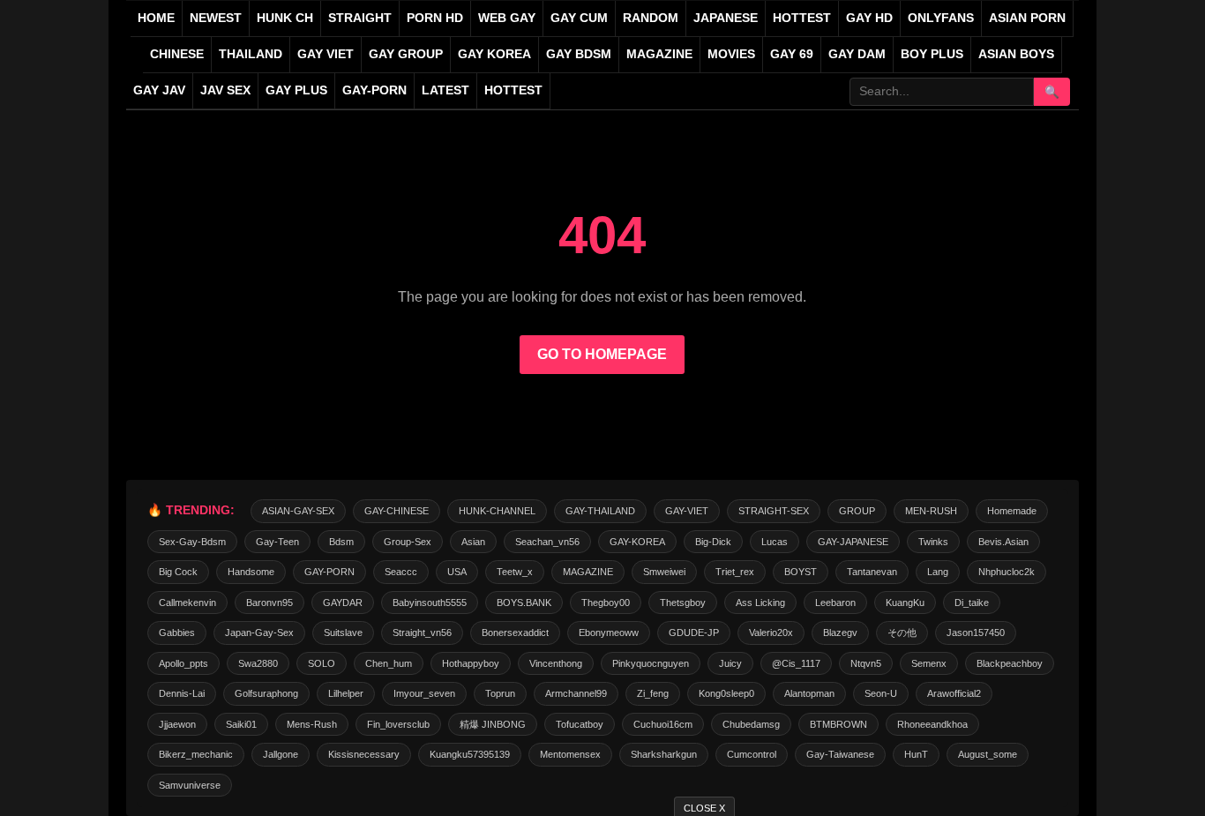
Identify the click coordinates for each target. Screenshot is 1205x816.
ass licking (760, 602)
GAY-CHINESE (396, 510)
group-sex (407, 541)
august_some (987, 754)
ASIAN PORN (1027, 18)
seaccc (401, 571)
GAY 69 (791, 54)
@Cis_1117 (796, 663)
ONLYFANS (941, 18)
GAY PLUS (296, 90)
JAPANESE (725, 18)
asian (473, 541)
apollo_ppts (183, 663)
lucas (774, 541)
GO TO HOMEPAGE (602, 354)
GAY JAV (159, 90)
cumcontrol (751, 754)
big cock (178, 571)
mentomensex (570, 754)
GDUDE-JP (694, 632)
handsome (251, 571)
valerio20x (771, 632)
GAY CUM (579, 18)
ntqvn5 (865, 663)
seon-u (880, 693)
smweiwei (664, 571)
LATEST (445, 90)
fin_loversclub (398, 724)
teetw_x (515, 571)
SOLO (321, 663)
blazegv (840, 632)
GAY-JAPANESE (853, 541)
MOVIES (731, 54)
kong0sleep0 (726, 693)
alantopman (809, 693)
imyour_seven (424, 693)
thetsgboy (683, 602)
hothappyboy (470, 663)
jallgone (280, 754)
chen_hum (388, 663)
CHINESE (177, 54)
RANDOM (650, 18)
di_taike (971, 602)
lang (937, 571)
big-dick (713, 541)
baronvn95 (269, 602)
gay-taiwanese (840, 754)
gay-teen (277, 541)
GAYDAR (343, 602)
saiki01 (241, 724)
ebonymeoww (609, 632)
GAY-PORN (329, 571)
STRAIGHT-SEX (773, 510)
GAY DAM (857, 54)
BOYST (800, 571)
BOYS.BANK (524, 602)
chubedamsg (751, 724)
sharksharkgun (664, 754)
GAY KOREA (494, 54)
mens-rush (312, 724)
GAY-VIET (686, 510)
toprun (500, 693)
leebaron (835, 602)
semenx (929, 663)
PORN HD (435, 18)
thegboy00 (605, 602)
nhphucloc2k (1006, 571)
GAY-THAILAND (600, 510)
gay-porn (374, 90)
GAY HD (869, 18)
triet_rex (734, 571)
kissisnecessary (364, 754)
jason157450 (976, 632)
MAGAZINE (659, 54)
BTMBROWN (838, 724)
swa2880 (258, 663)
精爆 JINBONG (493, 724)
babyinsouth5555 (430, 602)
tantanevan (872, 571)
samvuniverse (190, 785)
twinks (933, 541)
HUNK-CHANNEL (497, 510)
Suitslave (343, 632)
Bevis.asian (1003, 541)
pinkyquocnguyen (650, 663)
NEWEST (216, 18)
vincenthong (555, 663)
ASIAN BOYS (1016, 54)
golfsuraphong (266, 693)
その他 (902, 632)
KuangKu (905, 602)
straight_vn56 (422, 632)
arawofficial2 (954, 693)
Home (156, 18)
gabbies (177, 632)
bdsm (341, 541)
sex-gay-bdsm (192, 541)
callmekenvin (187, 602)
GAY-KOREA (637, 541)
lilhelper (345, 693)
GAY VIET (325, 54)
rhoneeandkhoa (932, 724)
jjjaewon (177, 724)
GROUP (857, 510)
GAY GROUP (406, 54)
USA (457, 571)
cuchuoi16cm (662, 724)
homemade (1012, 510)
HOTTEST (802, 18)
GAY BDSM (578, 54)
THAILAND (250, 54)
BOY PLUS (932, 54)
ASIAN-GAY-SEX (298, 510)
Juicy (730, 663)
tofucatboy (579, 724)
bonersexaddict (515, 632)
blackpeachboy (1010, 663)
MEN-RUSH (931, 510)
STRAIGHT (360, 18)
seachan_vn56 (547, 541)
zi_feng (653, 693)
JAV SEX (225, 90)
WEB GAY (506, 18)
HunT (916, 754)
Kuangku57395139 (470, 754)
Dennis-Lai (182, 693)
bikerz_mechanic (196, 754)
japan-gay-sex (259, 632)
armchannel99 (576, 693)
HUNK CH (285, 18)
